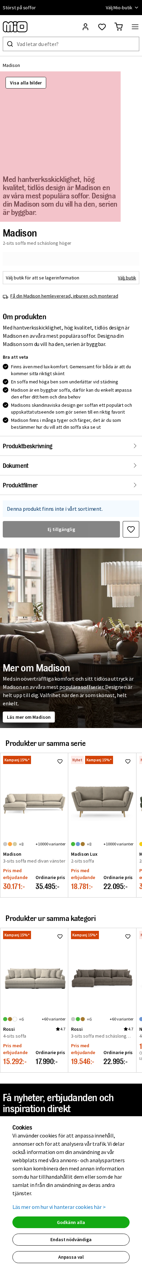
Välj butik (127, 278)
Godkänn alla (71, 1222)
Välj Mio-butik (119, 7)
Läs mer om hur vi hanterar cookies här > (59, 1206)
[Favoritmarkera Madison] (131, 529)
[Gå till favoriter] (102, 27)
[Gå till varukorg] (118, 27)
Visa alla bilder (26, 83)
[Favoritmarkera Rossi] (59, 936)
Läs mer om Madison (29, 717)
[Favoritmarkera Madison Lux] (127, 761)
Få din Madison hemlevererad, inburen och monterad (64, 296)
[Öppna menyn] (135, 27)
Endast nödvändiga (70, 1239)
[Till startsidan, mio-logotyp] (15, 26)
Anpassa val (71, 1257)
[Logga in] (85, 27)
